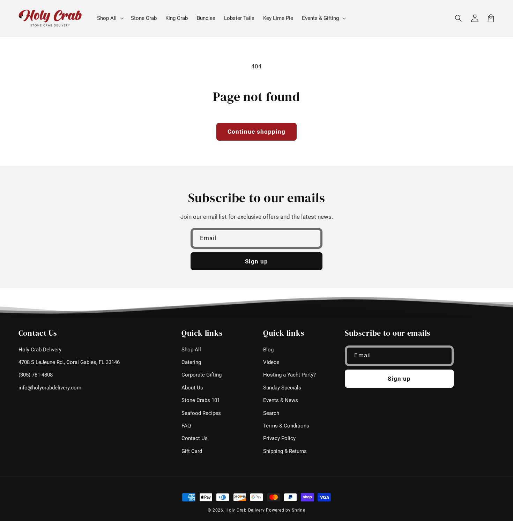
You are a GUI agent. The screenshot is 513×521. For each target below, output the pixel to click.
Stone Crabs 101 (200, 400)
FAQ (186, 426)
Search (271, 413)
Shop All (191, 350)
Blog (268, 350)
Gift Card (191, 451)
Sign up (256, 261)
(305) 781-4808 (35, 375)
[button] (459, 18)
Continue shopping (257, 131)
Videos (271, 362)
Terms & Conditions (286, 426)
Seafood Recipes (201, 413)
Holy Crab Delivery (39, 350)
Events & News (280, 400)
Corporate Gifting (201, 375)
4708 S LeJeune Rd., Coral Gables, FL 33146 (69, 362)
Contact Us (194, 438)
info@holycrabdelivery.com (49, 388)
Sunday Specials (282, 388)
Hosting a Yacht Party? (289, 375)
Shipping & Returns (285, 451)
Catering (191, 362)
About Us (192, 388)
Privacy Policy (279, 438)
